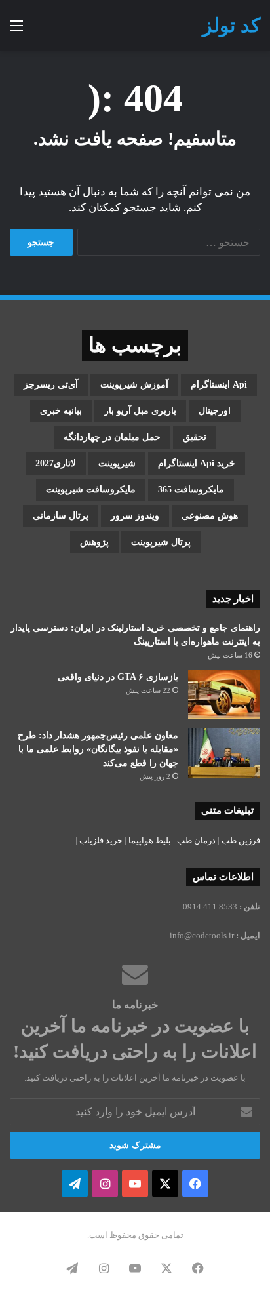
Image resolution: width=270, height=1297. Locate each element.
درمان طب (196, 840)
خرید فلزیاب (101, 840)
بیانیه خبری (61, 411)
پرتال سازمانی (60, 516)
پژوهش (94, 542)
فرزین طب (241, 840)
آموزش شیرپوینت (134, 384)
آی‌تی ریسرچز (51, 384)
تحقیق (194, 437)
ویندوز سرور (135, 516)
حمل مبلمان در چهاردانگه (112, 437)
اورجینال (215, 411)
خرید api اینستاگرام (196, 463)
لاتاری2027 (55, 463)
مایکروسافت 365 (191, 489)
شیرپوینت (117, 463)
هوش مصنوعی (210, 516)
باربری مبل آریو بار (140, 411)
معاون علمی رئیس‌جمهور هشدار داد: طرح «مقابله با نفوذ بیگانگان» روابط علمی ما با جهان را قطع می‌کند (98, 749)
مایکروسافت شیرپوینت (91, 489)
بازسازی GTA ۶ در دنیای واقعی (118, 677)
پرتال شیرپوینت (161, 542)
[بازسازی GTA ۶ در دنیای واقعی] (224, 694)
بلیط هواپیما (149, 840)
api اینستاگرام (219, 384)
